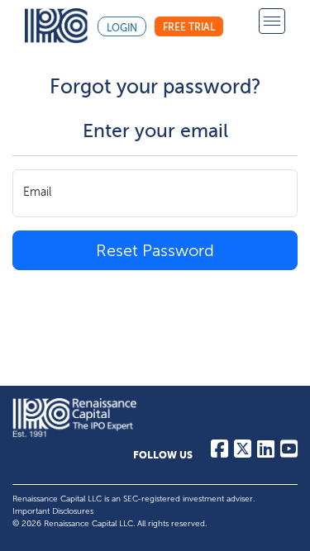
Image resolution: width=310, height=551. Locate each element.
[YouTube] (289, 452)
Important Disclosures (52, 511)
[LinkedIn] (265, 452)
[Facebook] (219, 452)
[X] (242, 452)
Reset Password (155, 250)
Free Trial (189, 27)
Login (122, 28)
